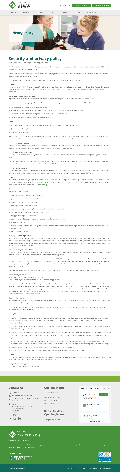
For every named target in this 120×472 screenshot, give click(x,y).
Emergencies (92, 12)
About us (26, 12)
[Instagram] (15, 418)
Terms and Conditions (73, 468)
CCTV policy (90, 173)
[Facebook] (10, 418)
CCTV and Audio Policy (105, 468)
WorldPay (105, 161)
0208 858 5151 (16, 393)
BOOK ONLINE (81, 5)
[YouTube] (20, 418)
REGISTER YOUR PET (101, 5)
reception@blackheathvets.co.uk (22, 396)
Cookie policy (93, 468)
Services (40, 12)
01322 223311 (16, 399)
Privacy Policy (84, 468)
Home (13, 12)
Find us (77, 12)
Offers (52, 12)
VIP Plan (64, 12)
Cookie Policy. (42, 185)
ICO (36, 350)
